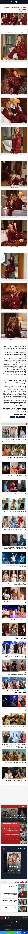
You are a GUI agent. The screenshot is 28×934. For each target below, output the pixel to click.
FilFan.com (22, 929)
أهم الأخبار (22, 806)
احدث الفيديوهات (15, 882)
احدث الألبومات (21, 848)
